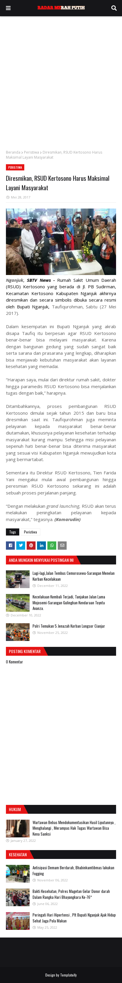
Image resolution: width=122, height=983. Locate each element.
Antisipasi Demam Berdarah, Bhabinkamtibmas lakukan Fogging (73, 870)
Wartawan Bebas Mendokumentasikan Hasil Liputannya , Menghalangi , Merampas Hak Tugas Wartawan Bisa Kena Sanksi (74, 828)
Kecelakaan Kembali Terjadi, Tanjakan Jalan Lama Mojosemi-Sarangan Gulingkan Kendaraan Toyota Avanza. (69, 602)
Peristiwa (31, 152)
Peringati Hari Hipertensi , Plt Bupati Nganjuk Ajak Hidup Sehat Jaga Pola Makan (74, 918)
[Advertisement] (61, 80)
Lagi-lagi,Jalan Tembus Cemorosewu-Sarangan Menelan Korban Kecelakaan (74, 576)
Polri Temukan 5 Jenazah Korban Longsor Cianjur (69, 626)
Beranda (13, 152)
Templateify (68, 974)
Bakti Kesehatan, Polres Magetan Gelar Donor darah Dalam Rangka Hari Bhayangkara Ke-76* (71, 894)
